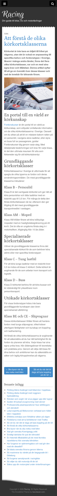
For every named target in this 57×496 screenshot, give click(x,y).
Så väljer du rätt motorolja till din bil (22, 461)
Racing (13, 14)
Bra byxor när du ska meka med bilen (23, 428)
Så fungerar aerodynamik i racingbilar (23, 458)
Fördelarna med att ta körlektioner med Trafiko (27, 419)
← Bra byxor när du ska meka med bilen (15, 370)
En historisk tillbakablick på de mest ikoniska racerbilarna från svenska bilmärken (26, 439)
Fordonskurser (11, 124)
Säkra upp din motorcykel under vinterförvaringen (28, 464)
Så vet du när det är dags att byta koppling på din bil (30, 422)
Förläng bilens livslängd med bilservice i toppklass (28, 389)
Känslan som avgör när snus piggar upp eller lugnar (29, 398)
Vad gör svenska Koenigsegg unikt (22, 431)
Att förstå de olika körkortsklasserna (22, 425)
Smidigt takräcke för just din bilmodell (23, 434)
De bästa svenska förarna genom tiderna (25, 449)
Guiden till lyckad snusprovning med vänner (26, 401)
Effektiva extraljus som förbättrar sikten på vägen (28, 416)
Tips (6, 34)
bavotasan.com (39, 491)
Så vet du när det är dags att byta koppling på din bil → (41, 372)
